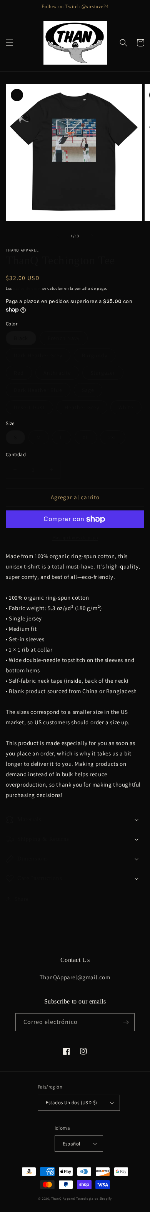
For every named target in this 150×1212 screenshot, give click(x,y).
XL (86, 437)
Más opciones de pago (75, 537)
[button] (9, 42)
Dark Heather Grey (38, 355)
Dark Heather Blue (38, 390)
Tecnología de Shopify (94, 1198)
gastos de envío (27, 288)
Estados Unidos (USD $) (71, 1102)
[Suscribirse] (125, 1022)
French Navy (64, 338)
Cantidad (16, 454)
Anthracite (57, 372)
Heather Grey (82, 407)
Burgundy (94, 355)
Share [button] (22, 898)
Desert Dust (29, 407)
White (125, 407)
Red (19, 372)
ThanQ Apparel (63, 1198)
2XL (112, 437)
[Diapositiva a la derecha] (91, 235)
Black (21, 338)
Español (71, 1143)
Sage (88, 390)
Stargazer (102, 372)
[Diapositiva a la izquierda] (58, 235)
